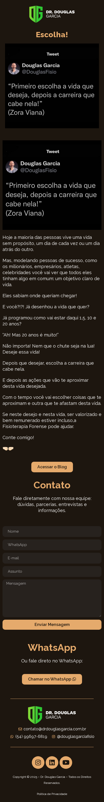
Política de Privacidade (52, 794)
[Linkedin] (52, 762)
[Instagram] (38, 762)
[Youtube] (66, 762)
